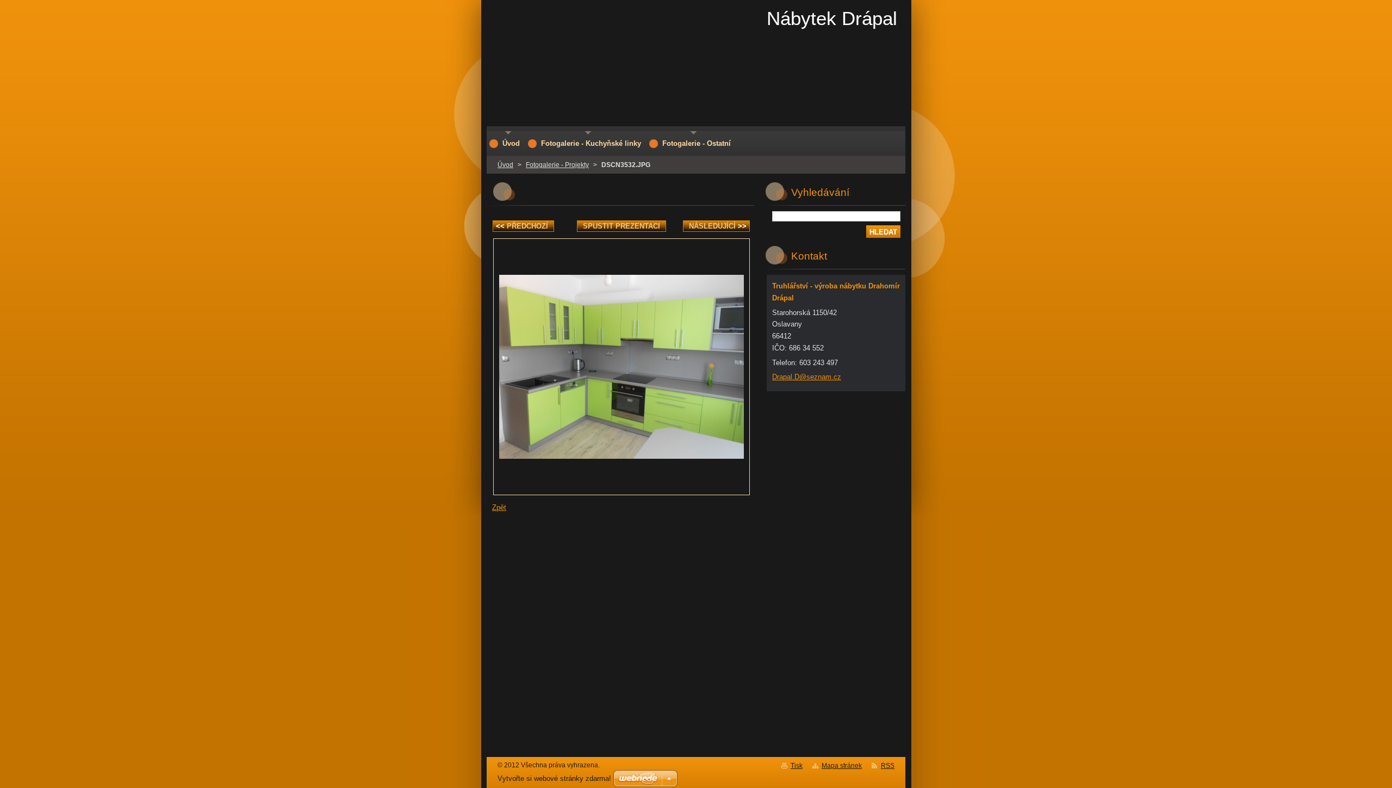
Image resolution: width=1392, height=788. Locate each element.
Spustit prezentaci (621, 226)
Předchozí (522, 226)
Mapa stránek (842, 765)
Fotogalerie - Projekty (557, 165)
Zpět (499, 507)
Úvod (505, 165)
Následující (718, 226)
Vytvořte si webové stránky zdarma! (554, 778)
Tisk (797, 765)
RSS (887, 765)
